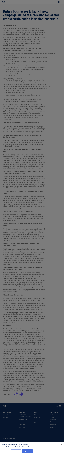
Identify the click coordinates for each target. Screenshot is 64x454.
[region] (32, 448)
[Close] (61, 444)
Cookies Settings (16, 451)
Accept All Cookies (27, 451)
